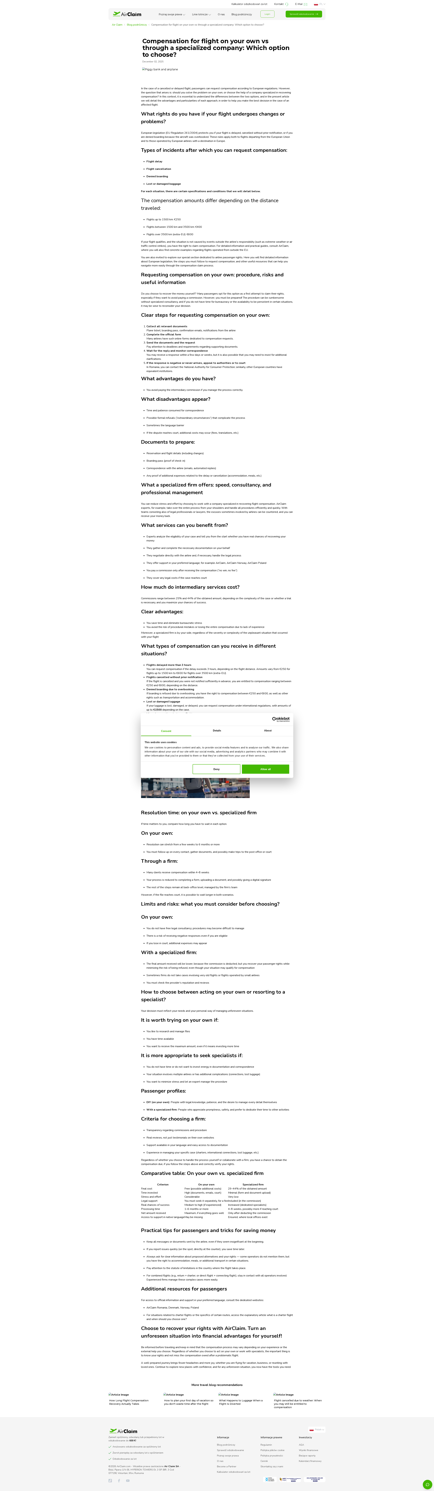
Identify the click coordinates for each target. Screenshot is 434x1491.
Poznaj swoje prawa (170, 14)
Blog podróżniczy (241, 14)
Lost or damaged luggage (163, 701)
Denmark (173, 1307)
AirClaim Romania (156, 1307)
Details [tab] (217, 730)
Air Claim (117, 25)
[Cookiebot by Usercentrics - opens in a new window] (275, 719)
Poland (195, 1307)
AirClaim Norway (236, 563)
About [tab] (268, 730)
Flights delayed (156, 665)
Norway (184, 1307)
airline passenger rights (228, 257)
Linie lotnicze (200, 14)
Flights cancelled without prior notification (174, 677)
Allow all (265, 769)
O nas (221, 14)
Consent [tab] (166, 731)
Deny (216, 769)
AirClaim (283, 246)
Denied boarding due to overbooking (170, 689)
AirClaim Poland (256, 563)
